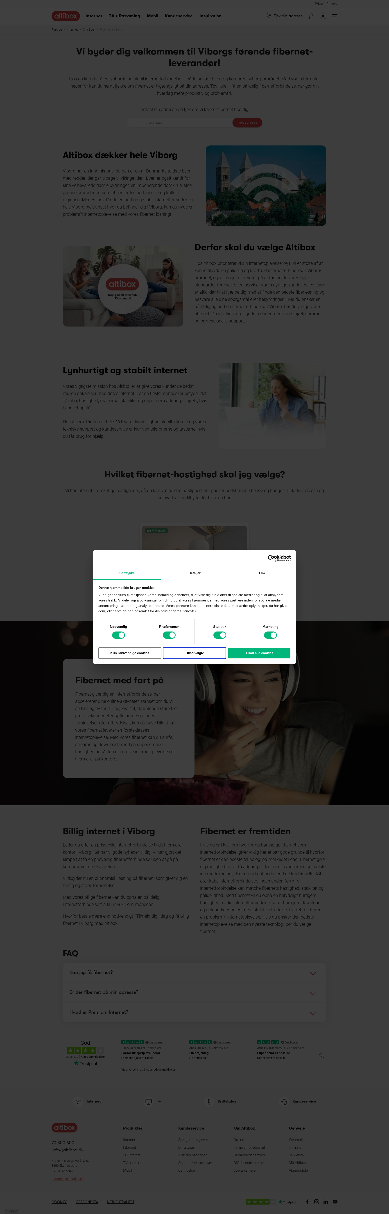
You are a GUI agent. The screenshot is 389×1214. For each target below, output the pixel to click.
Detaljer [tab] (194, 573)
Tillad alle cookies (259, 653)
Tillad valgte (194, 653)
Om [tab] (262, 573)
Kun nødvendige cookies (129, 653)
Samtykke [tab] (127, 573)
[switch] (169, 635)
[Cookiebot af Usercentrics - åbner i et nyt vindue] (271, 558)
